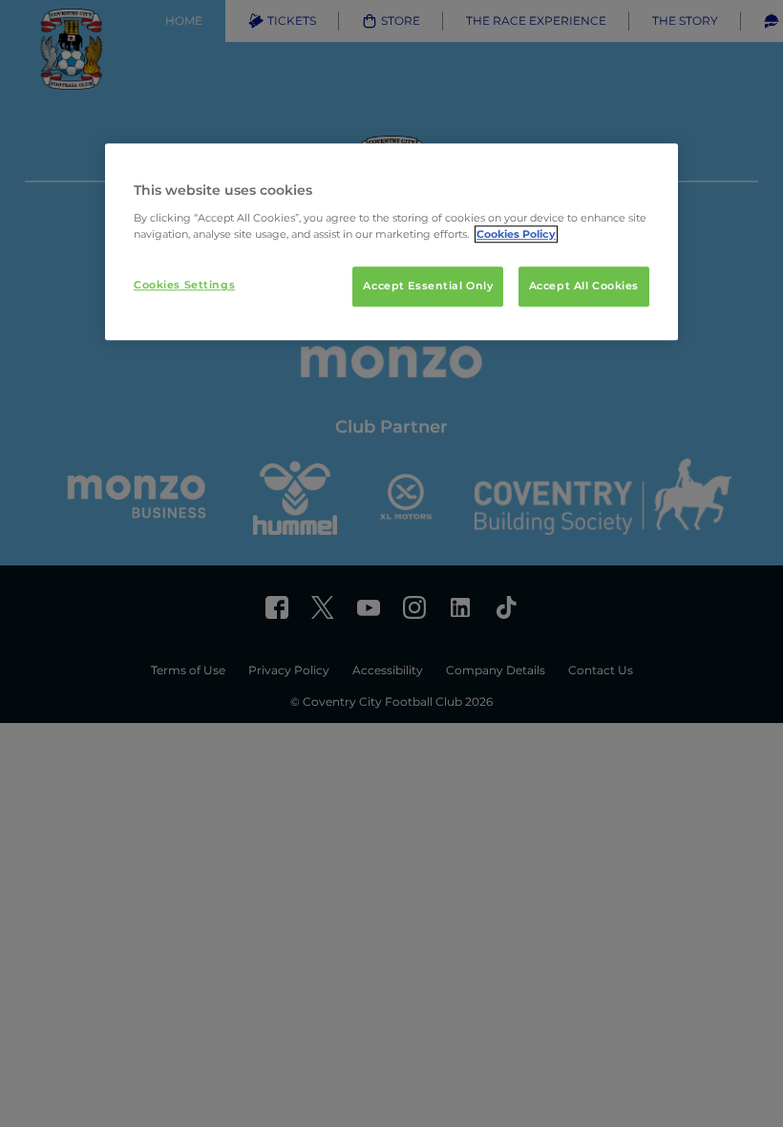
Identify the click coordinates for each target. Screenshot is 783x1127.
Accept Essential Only (428, 285)
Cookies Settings (184, 284)
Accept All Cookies (584, 285)
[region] (391, 241)
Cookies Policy (516, 234)
